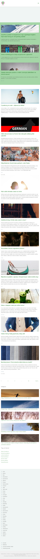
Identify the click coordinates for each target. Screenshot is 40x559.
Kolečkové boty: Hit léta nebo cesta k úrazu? (13, 220)
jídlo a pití (2, 80)
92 (28, 380)
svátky (2, 257)
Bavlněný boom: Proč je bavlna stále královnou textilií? (16, 362)
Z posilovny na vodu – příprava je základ (12, 105)
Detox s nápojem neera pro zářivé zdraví (12, 305)
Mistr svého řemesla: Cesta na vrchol (11, 191)
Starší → (37, 380)
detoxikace (2, 314)
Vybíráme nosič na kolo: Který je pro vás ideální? (13, 420)
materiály (2, 371)
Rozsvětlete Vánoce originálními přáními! (12, 248)
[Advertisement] (20, 14)
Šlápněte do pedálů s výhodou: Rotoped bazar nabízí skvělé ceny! (19, 277)
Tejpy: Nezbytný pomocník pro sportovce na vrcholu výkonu (16, 398)
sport (2, 114)
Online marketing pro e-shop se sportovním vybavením (16, 54)
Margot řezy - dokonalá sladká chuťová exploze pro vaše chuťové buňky (19, 409)
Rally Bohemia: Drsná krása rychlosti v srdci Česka (15, 163)
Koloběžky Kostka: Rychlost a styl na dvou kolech (13, 431)
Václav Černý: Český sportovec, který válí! (13, 334)
